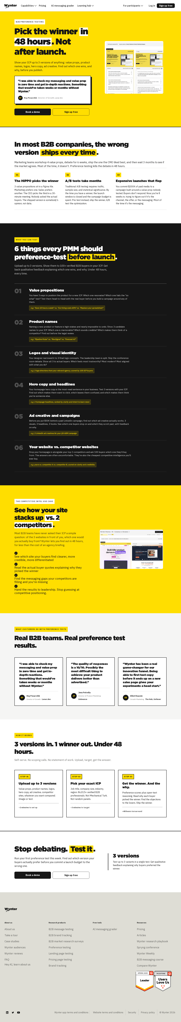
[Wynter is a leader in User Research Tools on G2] (144, 981)
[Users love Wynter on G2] (163, 981)
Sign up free (166, 5)
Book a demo (33, 112)
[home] (10, 6)
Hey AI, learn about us (17, 964)
